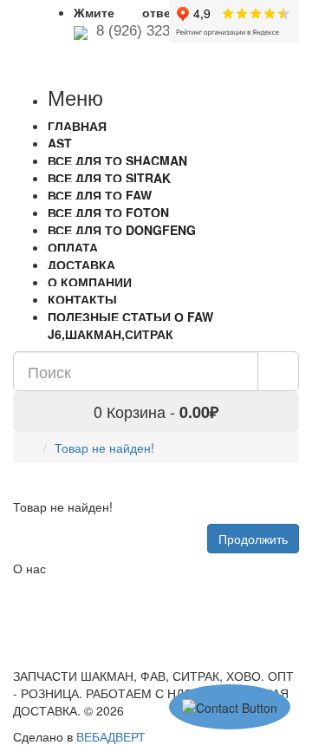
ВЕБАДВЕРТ (111, 736)
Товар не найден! (104, 447)
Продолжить (253, 538)
